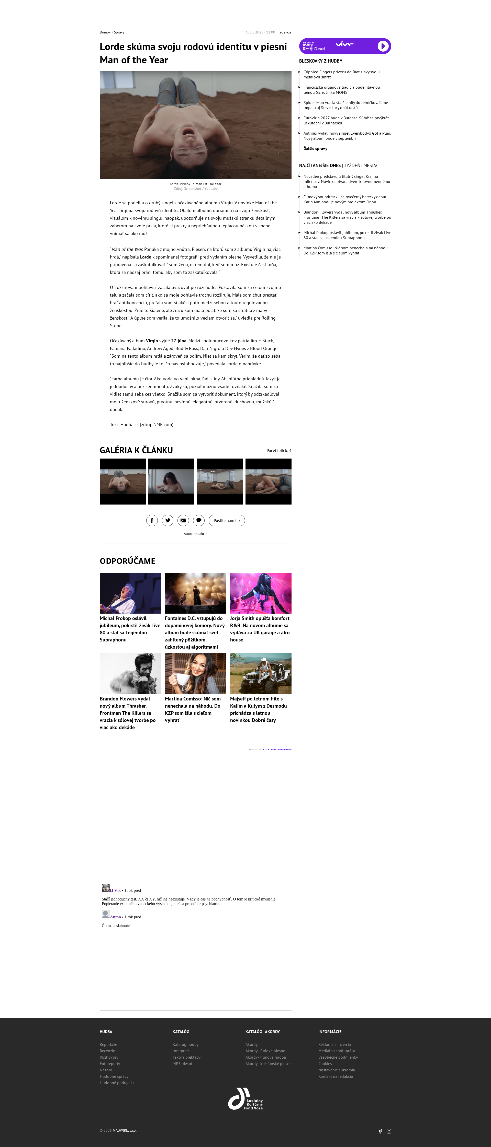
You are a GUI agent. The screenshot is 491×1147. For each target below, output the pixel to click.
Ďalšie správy (315, 148)
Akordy (252, 1044)
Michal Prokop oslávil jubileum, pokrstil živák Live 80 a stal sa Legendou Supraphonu (347, 235)
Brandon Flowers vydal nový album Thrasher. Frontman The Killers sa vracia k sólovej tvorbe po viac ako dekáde (347, 217)
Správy (119, 32)
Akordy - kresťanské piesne (269, 1063)
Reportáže (108, 1044)
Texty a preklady (186, 1057)
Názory (106, 1069)
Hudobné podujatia (117, 1082)
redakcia (285, 32)
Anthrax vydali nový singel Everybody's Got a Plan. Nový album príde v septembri (347, 136)
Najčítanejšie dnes (320, 165)
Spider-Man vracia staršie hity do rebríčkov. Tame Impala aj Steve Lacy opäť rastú (346, 105)
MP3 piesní (182, 1063)
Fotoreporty (110, 1063)
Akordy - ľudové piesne (265, 1050)
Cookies (325, 1063)
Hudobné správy (114, 1076)
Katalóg (181, 1031)
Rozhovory (109, 1057)
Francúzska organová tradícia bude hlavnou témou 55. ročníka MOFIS (342, 90)
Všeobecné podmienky (338, 1057)
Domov (105, 32)
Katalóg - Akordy (263, 1031)
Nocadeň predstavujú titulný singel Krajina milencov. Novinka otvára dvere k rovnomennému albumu (347, 181)
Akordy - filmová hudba (266, 1057)
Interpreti (181, 1050)
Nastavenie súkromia (336, 1069)
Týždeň (352, 165)
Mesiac (371, 165)
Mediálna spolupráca (336, 1050)
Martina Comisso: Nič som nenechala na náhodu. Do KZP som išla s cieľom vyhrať (346, 250)
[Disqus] (196, 813)
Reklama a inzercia (334, 1044)
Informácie (329, 1031)
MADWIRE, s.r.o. (125, 1130)
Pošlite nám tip (227, 520)
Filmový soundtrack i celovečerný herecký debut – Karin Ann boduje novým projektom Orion (347, 199)
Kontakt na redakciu (335, 1076)
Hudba (106, 1031)
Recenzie (107, 1050)
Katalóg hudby (185, 1044)
